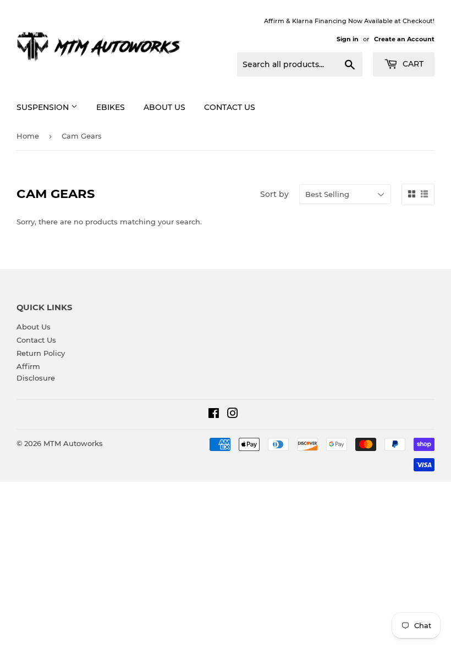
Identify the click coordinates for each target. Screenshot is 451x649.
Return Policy (40, 353)
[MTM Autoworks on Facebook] (213, 414)
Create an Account (404, 39)
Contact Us (229, 107)
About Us (164, 107)
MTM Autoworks (73, 443)
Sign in (348, 39)
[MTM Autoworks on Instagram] (232, 414)
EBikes (110, 107)
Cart (412, 64)
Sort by (274, 194)
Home (27, 135)
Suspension (43, 107)
